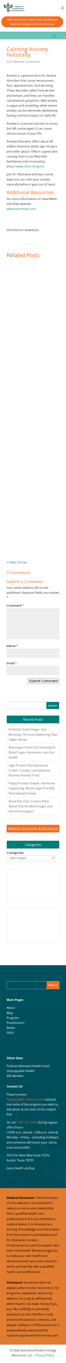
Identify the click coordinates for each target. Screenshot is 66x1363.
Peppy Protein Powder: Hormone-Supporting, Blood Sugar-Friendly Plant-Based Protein (30, 533)
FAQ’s (10, 1033)
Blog (10, 1013)
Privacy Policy (45, 1355)
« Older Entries (17, 562)
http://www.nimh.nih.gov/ (25, 166)
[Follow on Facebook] (10, 1045)
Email (12, 663)
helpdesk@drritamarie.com (25, 1099)
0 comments (33, 61)
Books (11, 1028)
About (11, 1008)
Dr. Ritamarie (17, 61)
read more (21, 325)
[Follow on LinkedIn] (38, 1045)
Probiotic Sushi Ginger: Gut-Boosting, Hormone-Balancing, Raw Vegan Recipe (31, 313)
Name (12, 646)
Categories (15, 853)
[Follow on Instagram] (19, 1045)
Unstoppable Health (20, 1071)
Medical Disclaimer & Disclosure (33, 828)
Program (13, 1018)
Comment (15, 605)
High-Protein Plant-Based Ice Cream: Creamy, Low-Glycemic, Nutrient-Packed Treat (31, 459)
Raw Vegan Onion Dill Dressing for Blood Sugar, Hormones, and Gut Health (32, 386)
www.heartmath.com (21, 209)
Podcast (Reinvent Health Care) (28, 1066)
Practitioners (16, 1023)
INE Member (15, 1076)
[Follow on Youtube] (29, 1045)
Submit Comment (43, 681)
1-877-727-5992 (26, 1122)
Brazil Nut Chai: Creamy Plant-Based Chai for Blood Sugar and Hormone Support (30, 806)
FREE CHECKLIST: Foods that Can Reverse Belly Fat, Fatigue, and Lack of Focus (32, 22)
